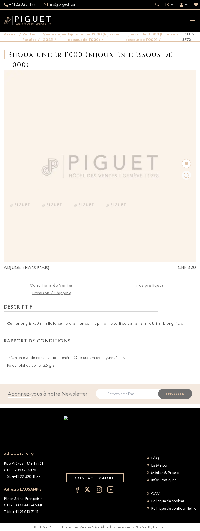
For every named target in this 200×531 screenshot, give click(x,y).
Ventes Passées (29, 36)
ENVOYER (175, 393)
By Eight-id (157, 526)
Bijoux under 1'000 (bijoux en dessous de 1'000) (94, 36)
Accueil (11, 34)
